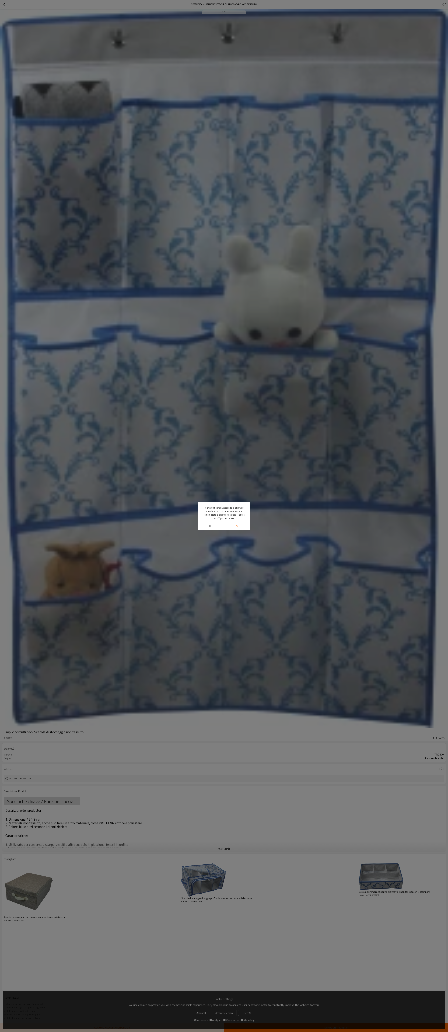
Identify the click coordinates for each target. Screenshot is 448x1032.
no (210, 526)
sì (237, 526)
